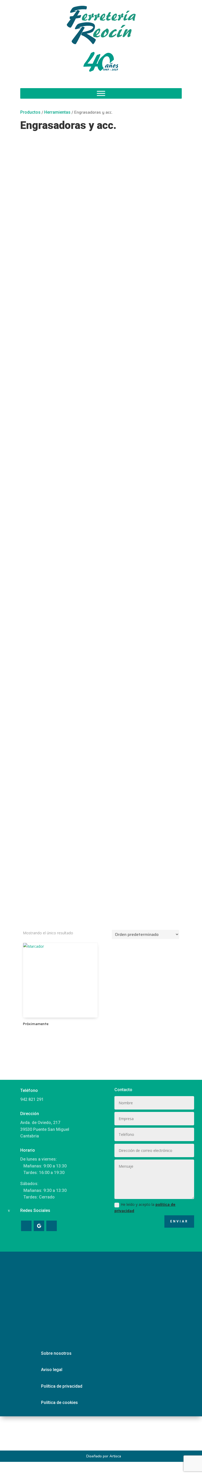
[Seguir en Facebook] (26, 1226)
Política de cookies (59, 1402)
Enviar (179, 1221)
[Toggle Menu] (101, 93)
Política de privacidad (61, 1386)
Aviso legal (51, 1369)
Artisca (115, 1456)
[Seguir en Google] (39, 1226)
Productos (30, 112)
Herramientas (57, 112)
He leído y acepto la (144, 1207)
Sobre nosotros (56, 1353)
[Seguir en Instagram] (51, 1226)
